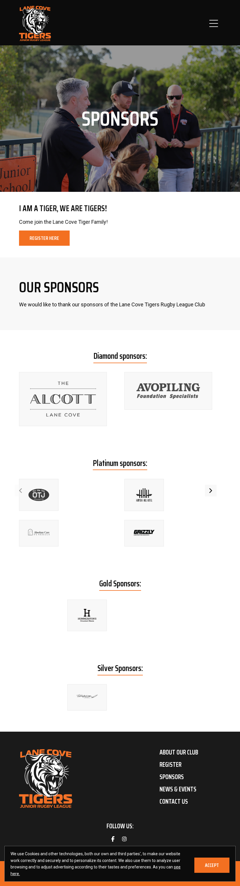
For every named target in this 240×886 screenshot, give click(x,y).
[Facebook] (112, 839)
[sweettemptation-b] (87, 696)
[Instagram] (124, 839)
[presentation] (20, 490)
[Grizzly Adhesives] (144, 533)
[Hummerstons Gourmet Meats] (87, 615)
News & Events (178, 789)
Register (170, 765)
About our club (179, 752)
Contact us (174, 801)
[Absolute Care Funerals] (38, 532)
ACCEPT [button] (212, 865)
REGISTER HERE (44, 238)
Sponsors (172, 777)
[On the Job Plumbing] (38, 495)
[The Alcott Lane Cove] (63, 399)
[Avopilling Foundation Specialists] (168, 391)
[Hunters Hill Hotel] (144, 495)
